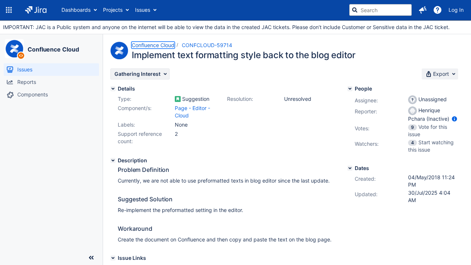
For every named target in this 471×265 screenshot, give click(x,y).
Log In (456, 10)
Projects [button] (113, 10)
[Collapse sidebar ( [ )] (91, 257)
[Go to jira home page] (35, 10)
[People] (350, 88)
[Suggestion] (178, 99)
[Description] (113, 160)
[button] (9, 10)
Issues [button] (142, 10)
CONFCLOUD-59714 (207, 45)
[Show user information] (454, 119)
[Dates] (350, 168)
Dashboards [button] (76, 10)
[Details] (113, 88)
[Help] (437, 10)
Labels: (126, 124)
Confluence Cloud (53, 49)
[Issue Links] (113, 258)
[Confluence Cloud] (14, 48)
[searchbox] (380, 10)
